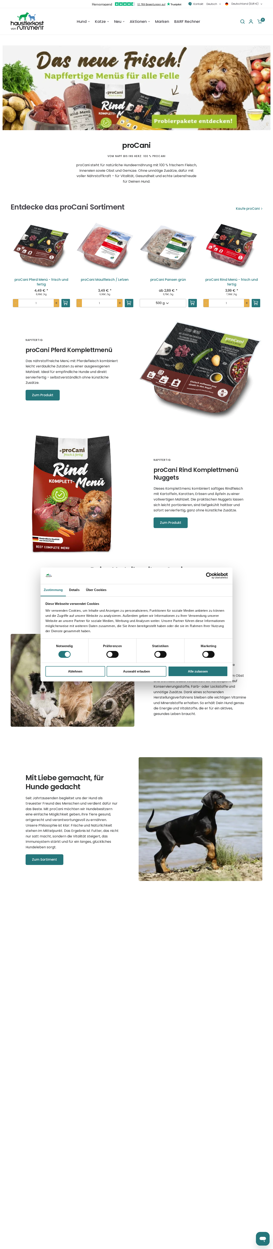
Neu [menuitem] (117, 21)
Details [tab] (74, 590)
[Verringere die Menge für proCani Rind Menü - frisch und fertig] (206, 303)
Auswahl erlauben (136, 671)
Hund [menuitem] (82, 21)
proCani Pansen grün (168, 279)
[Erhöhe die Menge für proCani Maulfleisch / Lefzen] (119, 303)
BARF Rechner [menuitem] (187, 21)
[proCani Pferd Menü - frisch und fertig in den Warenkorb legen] (65, 303)
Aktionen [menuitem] (138, 21)
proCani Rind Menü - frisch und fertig (231, 282)
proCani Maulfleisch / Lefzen (105, 279)
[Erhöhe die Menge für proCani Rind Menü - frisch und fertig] (246, 303)
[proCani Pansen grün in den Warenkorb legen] (192, 303)
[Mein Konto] (251, 21)
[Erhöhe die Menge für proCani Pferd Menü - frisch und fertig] (56, 303)
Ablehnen (75, 671)
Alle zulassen (198, 671)
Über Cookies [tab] (96, 590)
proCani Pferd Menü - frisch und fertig (41, 282)
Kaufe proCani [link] (248, 208)
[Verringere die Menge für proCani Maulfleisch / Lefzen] (79, 303)
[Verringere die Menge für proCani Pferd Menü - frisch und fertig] (15, 303)
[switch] (112, 654)
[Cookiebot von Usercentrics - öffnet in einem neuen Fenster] (209, 575)
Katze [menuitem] (100, 21)
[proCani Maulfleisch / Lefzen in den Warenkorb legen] (129, 303)
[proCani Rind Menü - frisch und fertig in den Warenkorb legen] (256, 303)
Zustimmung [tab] (53, 590)
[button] (41, 267)
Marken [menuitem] (162, 21)
